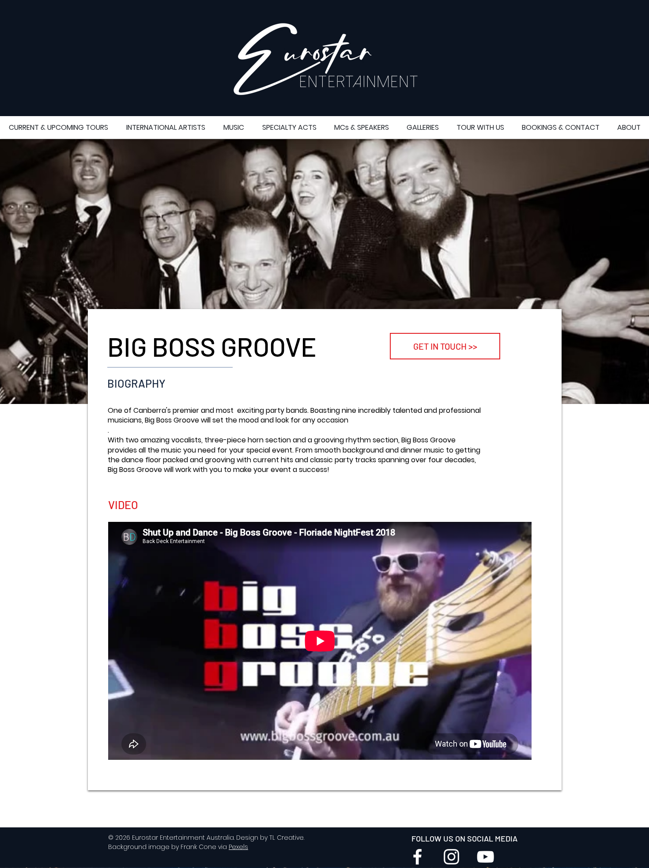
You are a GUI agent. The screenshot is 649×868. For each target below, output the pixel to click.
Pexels (238, 846)
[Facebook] (417, 856)
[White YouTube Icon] (485, 856)
